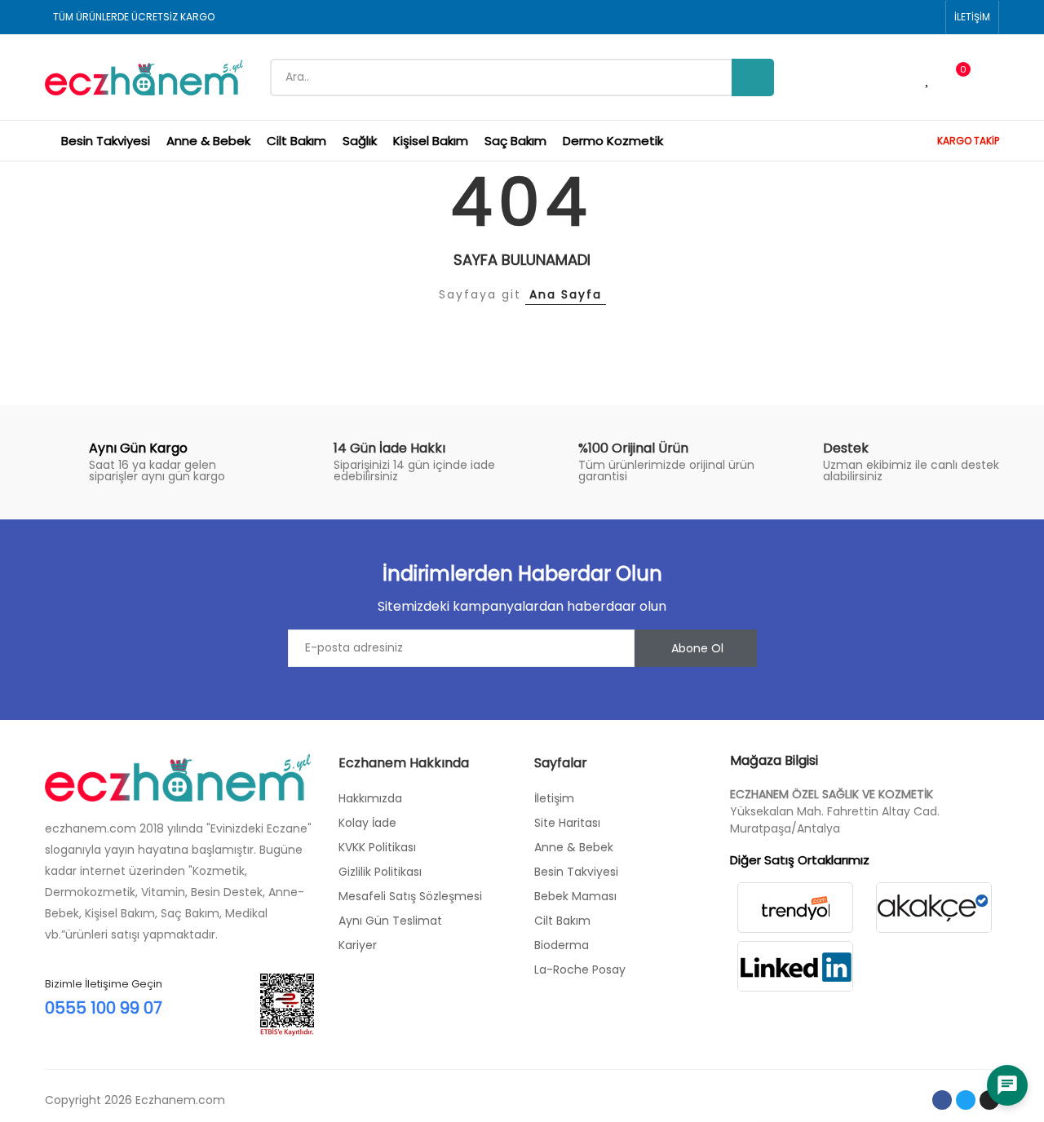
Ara (753, 77)
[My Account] (991, 77)
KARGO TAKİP (968, 141)
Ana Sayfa (565, 294)
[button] (972, 17)
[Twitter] (965, 1100)
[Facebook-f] (942, 1100)
